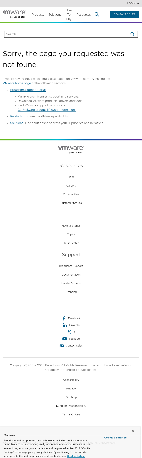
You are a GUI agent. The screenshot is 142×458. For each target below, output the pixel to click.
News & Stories (71, 226)
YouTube (74, 339)
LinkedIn (74, 325)
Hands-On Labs (71, 283)
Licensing (71, 292)
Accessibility (71, 380)
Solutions (54, 14)
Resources (83, 14)
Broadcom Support (71, 266)
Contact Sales (74, 345)
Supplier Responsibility (71, 406)
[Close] (133, 431)
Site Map (71, 397)
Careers (71, 185)
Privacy (71, 388)
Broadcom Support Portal (28, 89)
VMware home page (17, 83)
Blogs (71, 177)
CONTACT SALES (124, 14)
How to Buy (69, 15)
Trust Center (71, 243)
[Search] (132, 34)
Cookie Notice (76, 455)
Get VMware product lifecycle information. (47, 109)
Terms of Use (71, 414)
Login (131, 3)
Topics (71, 234)
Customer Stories (71, 203)
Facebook (74, 318)
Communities (71, 194)
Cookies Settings (115, 437)
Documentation (71, 275)
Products (38, 14)
